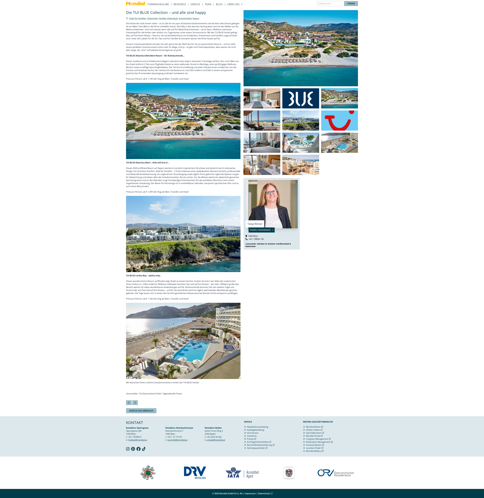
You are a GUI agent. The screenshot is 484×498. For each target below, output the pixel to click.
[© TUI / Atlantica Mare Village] (300, 120)
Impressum (250, 493)
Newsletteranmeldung (257, 426)
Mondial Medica (313, 451)
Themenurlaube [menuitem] (158, 4)
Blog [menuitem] (219, 4)
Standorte (252, 436)
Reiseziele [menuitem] (180, 4)
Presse (250, 439)
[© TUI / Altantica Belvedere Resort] (262, 98)
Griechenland (185, 18)
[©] (300, 98)
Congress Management (317, 439)
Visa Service (252, 432)
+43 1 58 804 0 (134, 437)
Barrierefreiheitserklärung (259, 445)
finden (351, 3)
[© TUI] (339, 120)
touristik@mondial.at (177, 440)
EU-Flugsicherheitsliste (258, 442)
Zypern (196, 18)
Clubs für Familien (137, 18)
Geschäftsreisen (313, 432)
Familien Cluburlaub (168, 18)
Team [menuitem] (208, 4)
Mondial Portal (313, 436)
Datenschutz (264, 493)
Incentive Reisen (313, 445)
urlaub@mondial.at (216, 440)
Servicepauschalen (256, 448)
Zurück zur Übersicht (141, 410)
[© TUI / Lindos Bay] (339, 143)
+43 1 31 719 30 (174, 437)
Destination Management (318, 442)
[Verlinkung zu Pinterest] (133, 449)
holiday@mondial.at (137, 440)
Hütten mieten (313, 429)
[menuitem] (135, 3)
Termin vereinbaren (260, 230)
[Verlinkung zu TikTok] (144, 449)
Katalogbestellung (255, 429)
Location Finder (313, 448)
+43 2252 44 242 (214, 437)
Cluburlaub (152, 18)
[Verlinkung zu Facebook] (139, 449)
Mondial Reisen (313, 426)
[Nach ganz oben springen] (476, 490)
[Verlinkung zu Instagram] (128, 449)
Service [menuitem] (196, 4)
